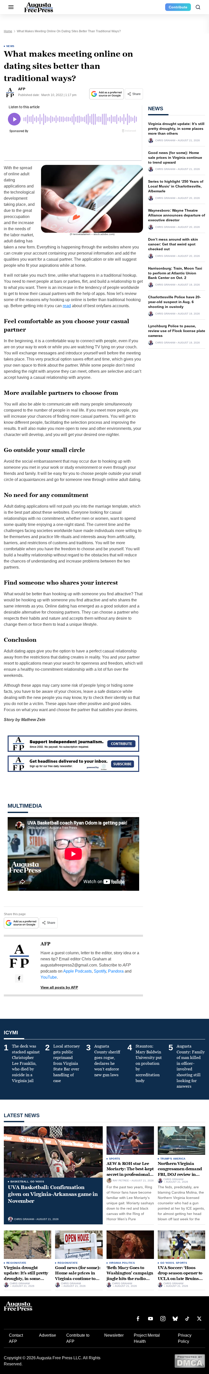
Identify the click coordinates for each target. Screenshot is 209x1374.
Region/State (16, 1262)
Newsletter (114, 1335)
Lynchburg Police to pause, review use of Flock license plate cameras (176, 331)
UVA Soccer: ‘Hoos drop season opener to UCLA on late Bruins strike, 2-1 (180, 1276)
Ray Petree (121, 1180)
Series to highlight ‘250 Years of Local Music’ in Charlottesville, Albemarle (175, 186)
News (10, 46)
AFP (45, 944)
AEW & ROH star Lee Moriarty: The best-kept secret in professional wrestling (130, 1172)
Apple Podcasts (77, 971)
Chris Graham (165, 140)
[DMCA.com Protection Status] (189, 1361)
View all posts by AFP (59, 987)
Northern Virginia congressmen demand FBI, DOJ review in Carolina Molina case (180, 1172)
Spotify (100, 971)
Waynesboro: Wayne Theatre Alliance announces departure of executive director (176, 215)
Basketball (19, 1181)
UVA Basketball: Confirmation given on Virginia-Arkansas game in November (53, 1194)
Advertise (47, 1335)
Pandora (116, 971)
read (67, 306)
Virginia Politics (122, 1262)
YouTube (49, 977)
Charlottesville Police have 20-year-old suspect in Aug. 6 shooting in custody (174, 302)
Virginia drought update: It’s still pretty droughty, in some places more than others (176, 128)
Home (8, 31)
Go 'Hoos (37, 1181)
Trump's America (173, 1158)
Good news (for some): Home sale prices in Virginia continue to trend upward (175, 157)
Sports (114, 1158)
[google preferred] (107, 93)
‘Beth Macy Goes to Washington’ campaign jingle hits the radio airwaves (130, 1276)
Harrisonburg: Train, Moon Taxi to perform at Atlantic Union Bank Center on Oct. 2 (175, 273)
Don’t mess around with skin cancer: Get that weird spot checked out (173, 244)
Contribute (178, 7)
